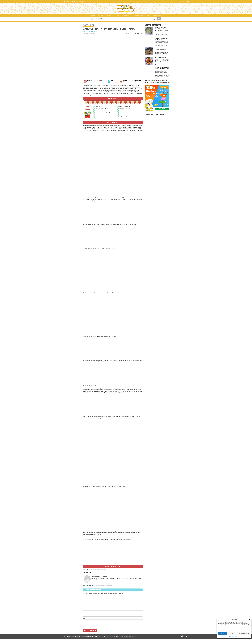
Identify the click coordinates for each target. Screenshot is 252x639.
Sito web (85, 624)
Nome (84, 612)
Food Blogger (138, 15)
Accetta (223, 633)
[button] (249, 619)
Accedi (187, 1)
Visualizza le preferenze (243, 633)
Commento (86, 595)
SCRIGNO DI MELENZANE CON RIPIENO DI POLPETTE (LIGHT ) (162, 68)
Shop (148, 15)
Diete (117, 15)
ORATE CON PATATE (160, 48)
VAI (159, 19)
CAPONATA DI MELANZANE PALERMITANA (161, 39)
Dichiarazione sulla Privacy (234, 636)
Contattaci (157, 15)
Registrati (182, 1)
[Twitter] (186, 636)
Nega (232, 633)
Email (84, 618)
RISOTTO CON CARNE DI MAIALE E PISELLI (160, 28)
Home (93, 15)
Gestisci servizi (221, 630)
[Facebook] (182, 636)
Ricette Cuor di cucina (90, 31)
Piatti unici (88, 25)
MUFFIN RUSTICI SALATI (161, 57)
